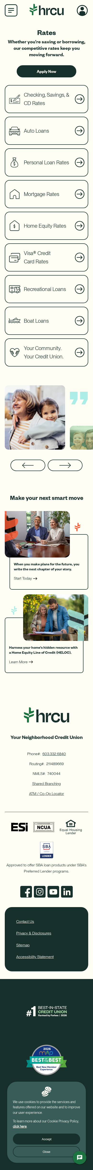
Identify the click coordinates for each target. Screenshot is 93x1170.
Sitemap (23, 945)
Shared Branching (46, 783)
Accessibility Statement (35, 956)
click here (20, 1126)
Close (46, 1152)
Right (65, 465)
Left (27, 465)
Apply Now (46, 73)
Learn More (18, 662)
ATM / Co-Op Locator (46, 793)
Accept (47, 1139)
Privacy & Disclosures (33, 933)
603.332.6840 (54, 754)
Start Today (23, 578)
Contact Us (25, 921)
